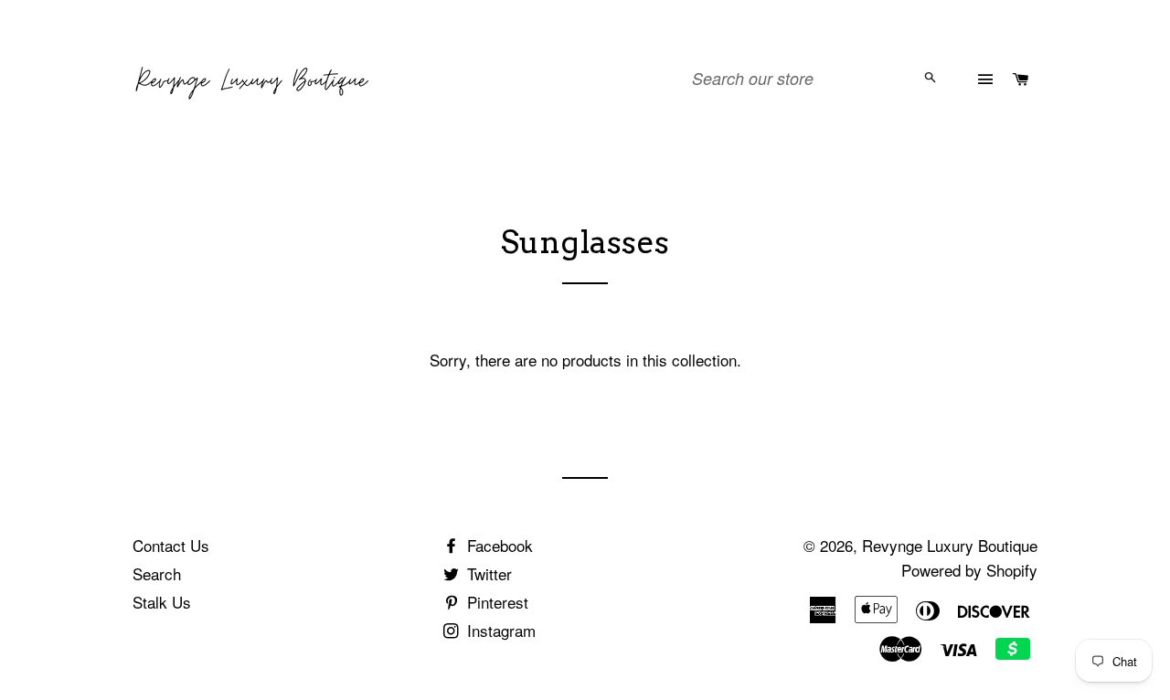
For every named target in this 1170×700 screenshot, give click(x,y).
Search (157, 573)
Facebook (498, 545)
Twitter (487, 573)
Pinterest (495, 601)
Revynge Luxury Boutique (949, 545)
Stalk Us (162, 601)
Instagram (499, 630)
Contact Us (171, 545)
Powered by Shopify (969, 569)
